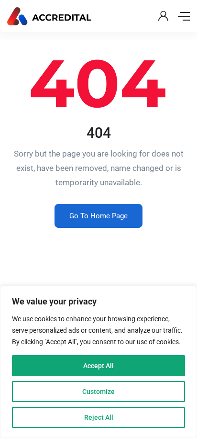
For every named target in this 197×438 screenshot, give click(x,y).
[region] (98, 362)
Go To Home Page (98, 216)
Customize (98, 391)
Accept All (98, 366)
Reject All (98, 417)
